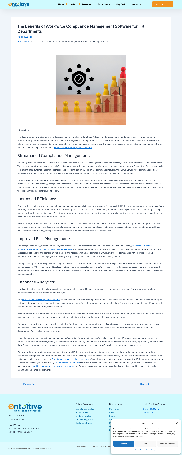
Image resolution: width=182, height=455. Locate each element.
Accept (124, 443)
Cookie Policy (139, 450)
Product (73, 4)
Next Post (145, 384)
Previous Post (29, 384)
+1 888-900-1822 (16, 419)
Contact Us (136, 4)
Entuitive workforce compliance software (73, 147)
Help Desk (120, 4)
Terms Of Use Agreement (103, 446)
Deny (145, 443)
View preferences (167, 443)
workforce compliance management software (53, 366)
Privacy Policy (150, 450)
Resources (103, 4)
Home (61, 4)
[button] (176, 423)
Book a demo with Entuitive (67, 362)
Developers (87, 4)
